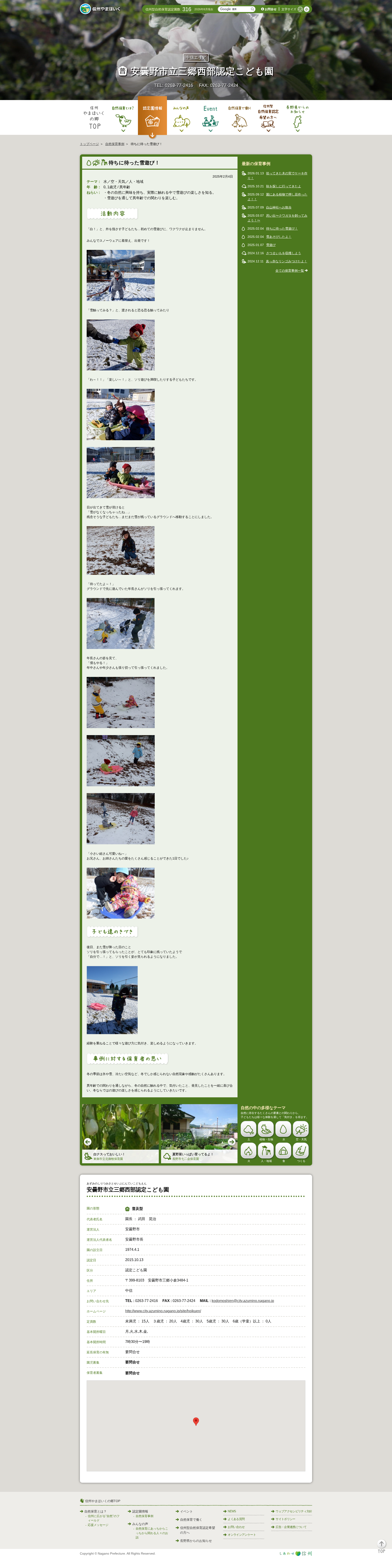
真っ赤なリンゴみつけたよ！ (286, 261)
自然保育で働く (191, 1519)
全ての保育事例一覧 (289, 270)
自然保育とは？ (95, 1511)
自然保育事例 (114, 144)
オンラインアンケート (242, 1534)
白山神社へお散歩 (279, 207)
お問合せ (271, 9)
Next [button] (232, 1142)
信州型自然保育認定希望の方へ (197, 1530)
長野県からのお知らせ (196, 1541)
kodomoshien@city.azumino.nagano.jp (243, 1301)
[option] (120, 1133)
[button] (384, 1548)
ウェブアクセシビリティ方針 (294, 1511)
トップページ (89, 144)
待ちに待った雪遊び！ (282, 228)
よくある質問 (236, 1519)
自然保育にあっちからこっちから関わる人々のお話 (152, 1533)
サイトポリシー (285, 1519)
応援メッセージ (98, 1525)
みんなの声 (140, 1524)
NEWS (232, 1511)
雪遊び (271, 245)
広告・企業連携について (291, 1527)
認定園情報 (140, 1511)
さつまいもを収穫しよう (283, 253)
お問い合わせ (236, 1527)
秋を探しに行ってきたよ (283, 186)
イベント (186, 1511)
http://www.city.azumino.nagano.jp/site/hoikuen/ (163, 1311)
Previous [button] (88, 1142)
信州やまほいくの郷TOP (102, 1501)
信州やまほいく (101, 9)
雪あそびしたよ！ (279, 237)
